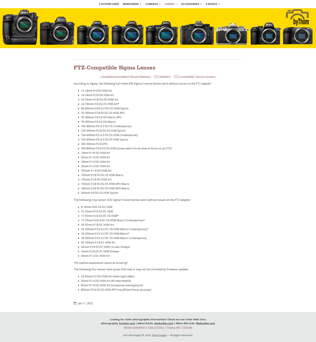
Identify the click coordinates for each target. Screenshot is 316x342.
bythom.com (127, 323)
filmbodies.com (205, 323)
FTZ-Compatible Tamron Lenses (195, 76)
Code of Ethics (156, 327)
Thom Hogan (158, 335)
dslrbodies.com (163, 323)
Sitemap (187, 327)
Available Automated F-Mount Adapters (125, 76)
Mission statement (134, 327)
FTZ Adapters (162, 76)
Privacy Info (173, 327)
